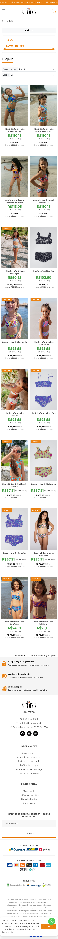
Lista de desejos (29, 799)
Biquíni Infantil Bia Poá (43, 271)
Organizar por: (10, 69)
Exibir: (6, 75)
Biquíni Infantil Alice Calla (14, 342)
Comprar (16, 150)
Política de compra (29, 765)
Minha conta (29, 791)
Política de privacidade (29, 761)
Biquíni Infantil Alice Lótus (43, 413)
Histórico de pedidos (29, 795)
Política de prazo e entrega (29, 757)
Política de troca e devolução (29, 769)
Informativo (29, 803)
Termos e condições (29, 773)
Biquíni (9, 21)
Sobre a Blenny (29, 753)
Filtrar (30, 30)
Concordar (48, 926)
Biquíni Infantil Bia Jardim (43, 484)
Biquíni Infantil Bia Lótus (14, 553)
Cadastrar (29, 833)
